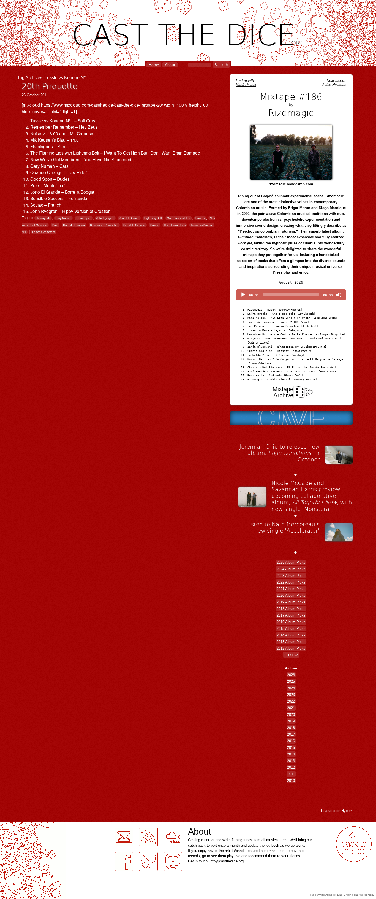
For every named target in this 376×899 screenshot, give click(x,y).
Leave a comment (43, 231)
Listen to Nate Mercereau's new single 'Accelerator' (283, 527)
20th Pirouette (50, 86)
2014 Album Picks (291, 635)
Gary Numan (63, 218)
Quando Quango (74, 224)
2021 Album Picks (291, 589)
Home (154, 65)
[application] (291, 294)
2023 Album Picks (291, 576)
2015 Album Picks (291, 629)
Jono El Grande (129, 218)
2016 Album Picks (291, 622)
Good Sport (84, 218)
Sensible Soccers (134, 224)
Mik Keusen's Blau (178, 218)
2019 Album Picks (291, 602)
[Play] (243, 295)
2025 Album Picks (291, 562)
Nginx (349, 894)
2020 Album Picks (291, 595)
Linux (340, 894)
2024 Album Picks (291, 569)
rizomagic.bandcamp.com (291, 184)
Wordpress (366, 894)
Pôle (55, 224)
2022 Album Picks (291, 582)
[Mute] (339, 295)
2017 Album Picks (291, 615)
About (170, 65)
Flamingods (43, 218)
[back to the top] (354, 844)
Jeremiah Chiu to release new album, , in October (279, 452)
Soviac (154, 224)
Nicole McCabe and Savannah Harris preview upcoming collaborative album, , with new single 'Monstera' (311, 495)
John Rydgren (105, 218)
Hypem (347, 811)
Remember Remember (104, 224)
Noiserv (200, 218)
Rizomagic (291, 112)
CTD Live (291, 655)
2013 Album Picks (291, 642)
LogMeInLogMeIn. (17, 825)
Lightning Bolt (153, 218)
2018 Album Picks (291, 609)
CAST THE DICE (188, 33)
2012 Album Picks (291, 648)
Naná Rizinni (246, 85)
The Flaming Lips (175, 224)
